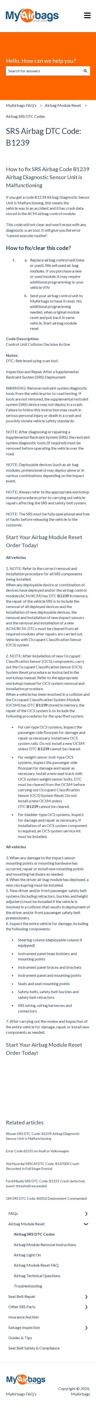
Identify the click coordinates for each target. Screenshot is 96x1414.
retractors (46, 896)
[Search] (85, 71)
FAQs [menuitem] (13, 1213)
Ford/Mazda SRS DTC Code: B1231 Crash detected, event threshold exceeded (45, 1183)
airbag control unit (60, 260)
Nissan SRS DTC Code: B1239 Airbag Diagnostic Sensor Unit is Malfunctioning (43, 1136)
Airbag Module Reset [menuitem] (26, 1223)
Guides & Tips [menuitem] (20, 1337)
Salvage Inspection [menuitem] (24, 1327)
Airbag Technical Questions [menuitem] (37, 1275)
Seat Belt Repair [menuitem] (21, 1296)
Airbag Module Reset (63, 105)
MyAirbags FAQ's (21, 105)
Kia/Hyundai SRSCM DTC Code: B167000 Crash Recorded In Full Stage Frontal (42, 1166)
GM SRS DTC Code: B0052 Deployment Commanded (46, 1198)
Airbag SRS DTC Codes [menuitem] (34, 1234)
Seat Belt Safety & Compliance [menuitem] (34, 1348)
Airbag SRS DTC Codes (25, 116)
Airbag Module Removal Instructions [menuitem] (45, 1244)
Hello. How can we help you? (41, 60)
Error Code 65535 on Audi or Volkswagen (37, 1151)
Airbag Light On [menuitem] (27, 1254)
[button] (86, 1214)
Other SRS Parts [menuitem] (21, 1306)
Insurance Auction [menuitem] (23, 1317)
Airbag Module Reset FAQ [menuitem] (36, 1265)
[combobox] (43, 71)
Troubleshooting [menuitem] (28, 1285)
